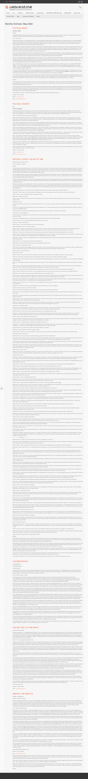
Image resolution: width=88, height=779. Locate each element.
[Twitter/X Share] (1, 388)
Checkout (20, 13)
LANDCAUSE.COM (20, 7)
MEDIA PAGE (67, 13)
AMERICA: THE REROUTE (23, 693)
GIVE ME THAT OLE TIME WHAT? (26, 627)
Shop (18, 16)
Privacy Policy (10, 16)
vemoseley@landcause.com (21, 98)
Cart (14, 13)
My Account (77, 13)
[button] (1, 391)
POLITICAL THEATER (21, 104)
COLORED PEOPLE (20, 561)
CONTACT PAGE (29, 13)
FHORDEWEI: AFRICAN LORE (54, 13)
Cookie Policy (40, 13)
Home (7, 1)
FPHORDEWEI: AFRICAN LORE (15, 1)
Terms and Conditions (28, 16)
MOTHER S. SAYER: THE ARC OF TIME (28, 159)
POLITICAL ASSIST (20, 28)
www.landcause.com (20, 96)
